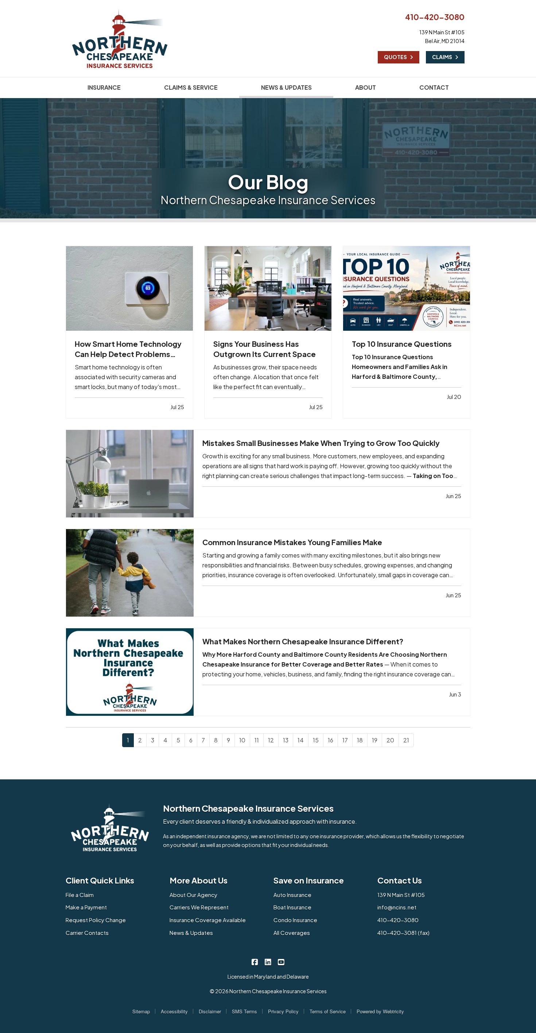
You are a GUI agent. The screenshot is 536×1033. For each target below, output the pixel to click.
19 (374, 740)
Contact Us (399, 880)
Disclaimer (210, 1011)
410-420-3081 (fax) (403, 932)
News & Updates (191, 932)
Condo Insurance (295, 919)
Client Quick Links (100, 880)
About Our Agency (193, 894)
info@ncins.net (396, 907)
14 (301, 740)
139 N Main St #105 (401, 894)
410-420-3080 (435, 17)
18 (360, 740)
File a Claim (80, 894)
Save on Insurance (308, 880)
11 (257, 740)
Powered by (380, 1011)
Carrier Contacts (87, 932)
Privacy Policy (283, 1011)
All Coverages (291, 932)
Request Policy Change (96, 919)
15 (316, 740)
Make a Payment (86, 907)
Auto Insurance (292, 894)
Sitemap (141, 1011)
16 (330, 740)
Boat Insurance (292, 907)
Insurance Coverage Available (208, 919)
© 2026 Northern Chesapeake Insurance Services (268, 991)
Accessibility (174, 1011)
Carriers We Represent (199, 907)
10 (242, 740)
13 (285, 740)
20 (390, 740)
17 (345, 740)
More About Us (199, 880)
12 (271, 740)
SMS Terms (244, 1011)
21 (406, 740)
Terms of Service (328, 1011)
